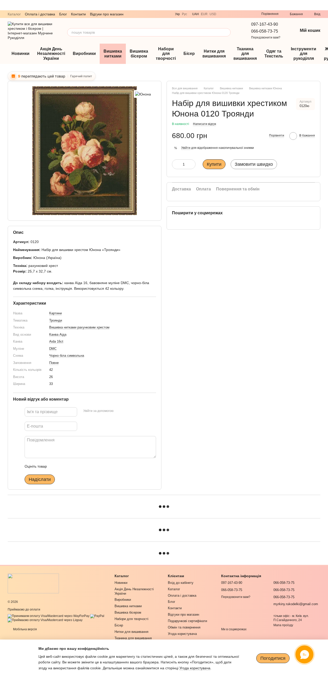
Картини (55, 313)
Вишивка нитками (113, 53)
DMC (53, 349)
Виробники (84, 53)
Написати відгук (204, 124)
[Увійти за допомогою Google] (127, 411)
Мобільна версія (24, 629)
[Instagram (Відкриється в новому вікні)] (242, 14)
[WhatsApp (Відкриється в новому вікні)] (236, 14)
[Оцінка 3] (72, 466)
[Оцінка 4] (80, 466)
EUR (204, 14)
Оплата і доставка (40, 14)
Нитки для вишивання (214, 53)
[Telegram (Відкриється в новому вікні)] (230, 14)
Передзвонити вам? (265, 37)
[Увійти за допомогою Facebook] (119, 411)
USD (213, 14)
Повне (54, 363)
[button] (323, 5)
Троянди (55, 320)
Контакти (78, 14)
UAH (195, 14)
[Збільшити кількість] (191, 164)
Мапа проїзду (283, 625)
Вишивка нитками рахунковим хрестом (79, 327)
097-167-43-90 (264, 24)
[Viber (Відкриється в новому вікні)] (223, 14)
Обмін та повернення (184, 627)
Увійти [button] (185, 148)
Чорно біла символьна (66, 355)
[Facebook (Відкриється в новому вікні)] (248, 14)
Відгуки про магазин (107, 14)
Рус (184, 14)
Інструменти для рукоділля (303, 54)
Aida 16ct (56, 341)
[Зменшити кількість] (175, 164)
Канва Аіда (57, 334)
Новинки (20, 53)
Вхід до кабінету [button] (180, 583)
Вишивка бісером (139, 53)
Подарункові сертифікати (187, 621)
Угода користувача (182, 634)
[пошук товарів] (226, 32)
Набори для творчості (166, 54)
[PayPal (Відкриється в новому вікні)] (97, 616)
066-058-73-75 (264, 31)
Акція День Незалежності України (51, 54)
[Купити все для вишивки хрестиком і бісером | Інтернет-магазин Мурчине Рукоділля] (33, 583)
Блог (63, 14)
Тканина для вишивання (245, 54)
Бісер (189, 53)
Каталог (14, 14)
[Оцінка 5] (88, 466)
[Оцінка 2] (63, 466)
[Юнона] (143, 94)
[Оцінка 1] (55, 466)
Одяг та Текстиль (273, 53)
